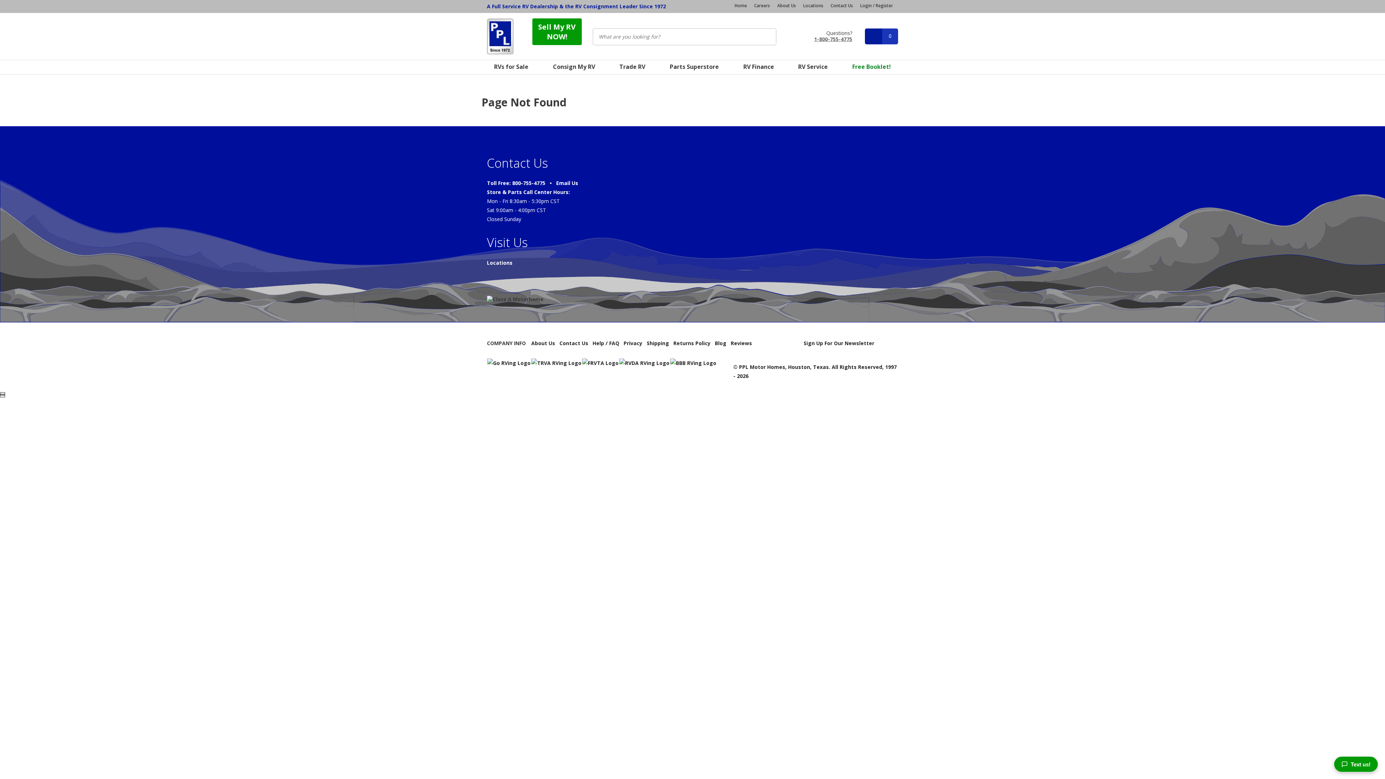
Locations (813, 6)
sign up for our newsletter (839, 343)
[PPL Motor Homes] (500, 36)
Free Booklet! (871, 67)
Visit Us (507, 242)
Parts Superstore (694, 67)
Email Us (567, 183)
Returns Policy (692, 343)
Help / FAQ (606, 343)
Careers (762, 6)
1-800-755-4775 (833, 38)
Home (741, 6)
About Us (786, 6)
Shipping (658, 343)
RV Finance (758, 67)
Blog (720, 343)
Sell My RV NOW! (557, 31)
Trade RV (632, 67)
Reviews (741, 343)
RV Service (813, 67)
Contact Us (842, 6)
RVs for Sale (511, 67)
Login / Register (876, 6)
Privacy (633, 343)
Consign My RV (574, 67)
